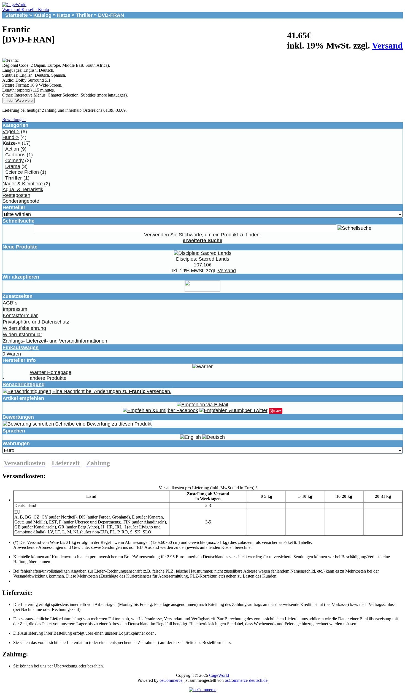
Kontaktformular (20, 315)
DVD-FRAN (111, 15)
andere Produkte (48, 378)
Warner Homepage (50, 372)
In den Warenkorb (18, 100)
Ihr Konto (40, 9)
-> (11, 143)
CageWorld (219, 675)
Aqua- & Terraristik (22, 189)
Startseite (16, 15)
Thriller (84, 15)
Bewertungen (14, 119)
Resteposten (16, 195)
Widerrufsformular (22, 334)
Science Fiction (22, 172)
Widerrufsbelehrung (24, 328)
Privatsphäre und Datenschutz (36, 322)
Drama (12, 166)
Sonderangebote (20, 201)
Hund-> (10, 137)
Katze (63, 15)
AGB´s (10, 303)
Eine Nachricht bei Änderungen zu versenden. (111, 391)
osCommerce (171, 680)
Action (12, 149)
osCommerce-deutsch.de (246, 680)
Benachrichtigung (23, 384)
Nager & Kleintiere (22, 183)
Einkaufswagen (20, 347)
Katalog (42, 15)
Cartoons (15, 154)
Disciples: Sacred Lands (202, 259)
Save (277, 411)
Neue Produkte (19, 247)
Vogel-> (11, 131)
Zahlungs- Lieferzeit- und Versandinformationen (55, 341)
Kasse (26, 9)
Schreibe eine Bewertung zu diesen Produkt (103, 424)
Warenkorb (11, 9)
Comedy (14, 160)
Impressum (15, 309)
